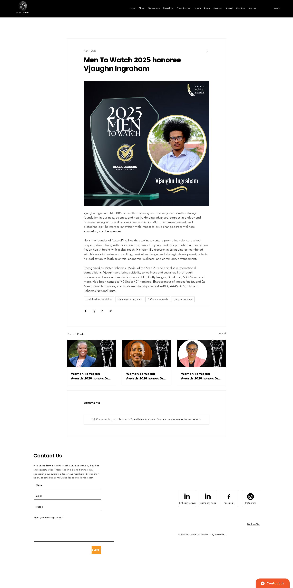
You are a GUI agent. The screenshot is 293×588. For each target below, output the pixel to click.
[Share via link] (110, 310)
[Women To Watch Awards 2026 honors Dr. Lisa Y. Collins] (91, 353)
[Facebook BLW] (229, 496)
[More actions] (207, 51)
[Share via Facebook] (85, 310)
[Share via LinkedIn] (102, 310)
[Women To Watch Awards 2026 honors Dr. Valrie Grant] (146, 353)
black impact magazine (130, 299)
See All (222, 333)
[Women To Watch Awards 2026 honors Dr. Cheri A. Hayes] (201, 353)
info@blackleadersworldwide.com (74, 477)
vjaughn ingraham (182, 299)
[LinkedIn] (187, 496)
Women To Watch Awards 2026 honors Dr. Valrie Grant (145, 376)
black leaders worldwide (99, 299)
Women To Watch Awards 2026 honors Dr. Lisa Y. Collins (90, 376)
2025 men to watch (158, 299)
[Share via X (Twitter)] (93, 310)
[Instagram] (250, 496)
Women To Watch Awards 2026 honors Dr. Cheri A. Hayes (200, 376)
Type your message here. (47, 517)
